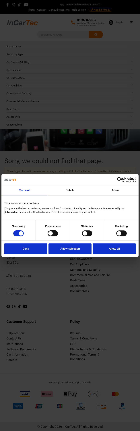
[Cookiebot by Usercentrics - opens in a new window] (120, 179)
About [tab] (116, 190)
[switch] (53, 233)
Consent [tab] (24, 190)
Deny (25, 248)
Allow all (114, 248)
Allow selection (70, 248)
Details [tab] (70, 190)
